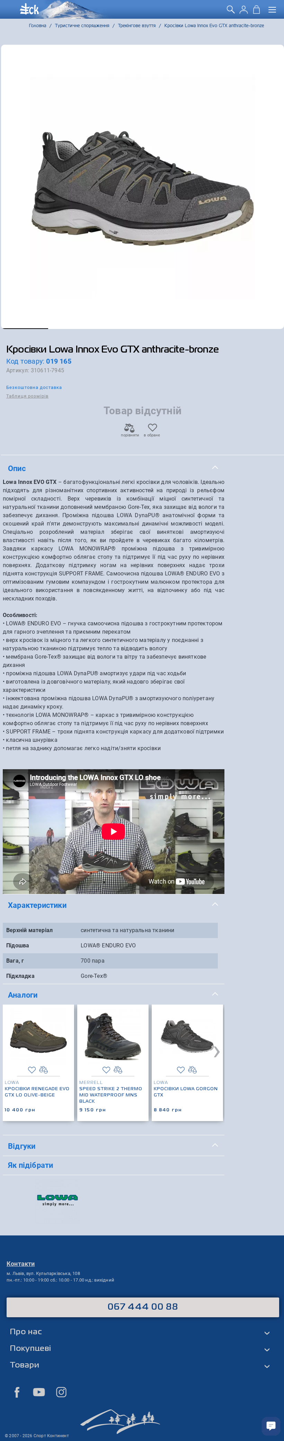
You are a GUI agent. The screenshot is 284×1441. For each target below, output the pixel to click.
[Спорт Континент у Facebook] (17, 1392)
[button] (24, 328)
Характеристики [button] (37, 905)
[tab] (113, 468)
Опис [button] (17, 468)
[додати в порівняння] (43, 1070)
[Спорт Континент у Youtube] (39, 1392)
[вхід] (243, 11)
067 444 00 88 (143, 1307)
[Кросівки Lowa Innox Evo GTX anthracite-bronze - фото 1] (142, 186)
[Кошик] (256, 11)
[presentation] (217, 1050)
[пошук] (231, 11)
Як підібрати (30, 1165)
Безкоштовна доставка (34, 387)
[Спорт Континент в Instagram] (61, 1392)
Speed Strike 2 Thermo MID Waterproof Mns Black (110, 1095)
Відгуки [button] (21, 1146)
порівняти (129, 435)
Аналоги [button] (22, 994)
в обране (152, 435)
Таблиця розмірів (27, 396)
